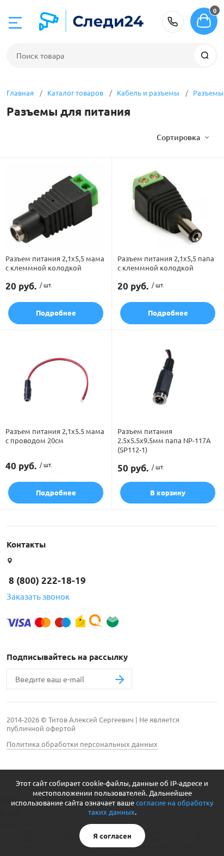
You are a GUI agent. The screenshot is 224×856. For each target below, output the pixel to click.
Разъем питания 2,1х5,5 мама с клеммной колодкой (54, 263)
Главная (20, 92)
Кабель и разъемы (148, 92)
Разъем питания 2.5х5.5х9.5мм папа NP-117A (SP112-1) (164, 440)
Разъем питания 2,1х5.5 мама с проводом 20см (54, 435)
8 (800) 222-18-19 (173, 22)
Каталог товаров (75, 92)
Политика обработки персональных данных (82, 743)
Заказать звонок (38, 596)
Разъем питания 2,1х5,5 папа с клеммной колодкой (165, 263)
